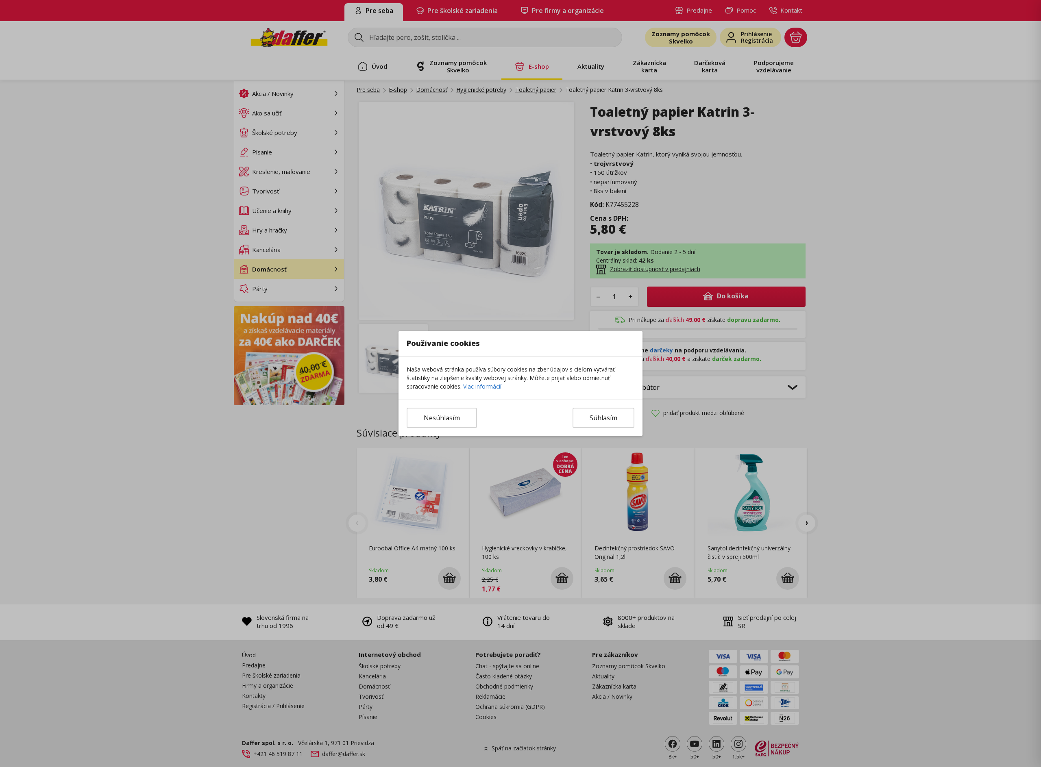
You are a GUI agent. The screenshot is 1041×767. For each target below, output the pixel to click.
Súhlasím (603, 417)
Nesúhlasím (442, 417)
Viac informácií (482, 386)
